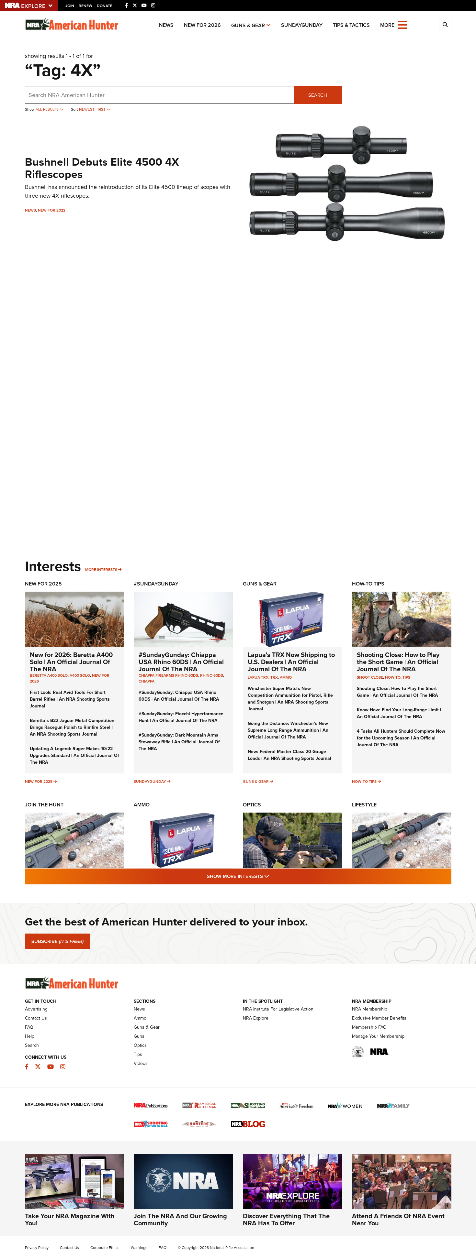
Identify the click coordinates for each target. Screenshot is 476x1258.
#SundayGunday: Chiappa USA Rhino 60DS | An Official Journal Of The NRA (181, 662)
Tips (406, 677)
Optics (252, 804)
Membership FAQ (369, 1027)
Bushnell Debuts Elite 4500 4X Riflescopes (102, 168)
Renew (85, 6)
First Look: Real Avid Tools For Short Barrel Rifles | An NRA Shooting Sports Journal (70, 699)
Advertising (36, 1009)
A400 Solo (80, 675)
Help (29, 1036)
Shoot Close (370, 677)
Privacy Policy (37, 1248)
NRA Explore (255, 1018)
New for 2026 (202, 25)
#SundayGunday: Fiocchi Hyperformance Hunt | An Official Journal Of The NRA (181, 717)
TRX (274, 677)
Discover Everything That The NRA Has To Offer (286, 1219)
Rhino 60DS (211, 675)
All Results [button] (48, 109)
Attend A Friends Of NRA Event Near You (398, 1219)
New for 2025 (38, 781)
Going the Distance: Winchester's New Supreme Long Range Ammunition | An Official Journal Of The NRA (288, 730)
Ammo (286, 677)
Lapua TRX (258, 677)
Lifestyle (364, 804)
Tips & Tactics (351, 25)
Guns (139, 1036)
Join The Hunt (44, 804)
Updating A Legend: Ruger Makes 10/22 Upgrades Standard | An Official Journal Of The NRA (74, 755)
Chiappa (146, 681)
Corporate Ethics (104, 1248)
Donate (104, 6)
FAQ (29, 1027)
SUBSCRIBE (57, 941)
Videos (141, 1063)
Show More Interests (273, 876)
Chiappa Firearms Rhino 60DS (168, 675)
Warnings (139, 1248)
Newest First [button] (93, 109)
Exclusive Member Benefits (379, 1018)
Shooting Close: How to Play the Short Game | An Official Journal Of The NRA (398, 662)
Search (317, 95)
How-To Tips (368, 583)
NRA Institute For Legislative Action (278, 1009)
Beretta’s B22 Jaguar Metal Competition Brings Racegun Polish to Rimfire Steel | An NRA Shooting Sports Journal (72, 727)
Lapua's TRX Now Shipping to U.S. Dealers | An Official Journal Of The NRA (291, 662)
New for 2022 (51, 210)
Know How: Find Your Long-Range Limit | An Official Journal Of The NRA (399, 713)
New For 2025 (43, 583)
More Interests (101, 570)
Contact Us (36, 1018)
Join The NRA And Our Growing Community (180, 1219)
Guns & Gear (248, 25)
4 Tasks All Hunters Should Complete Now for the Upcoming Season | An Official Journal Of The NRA (401, 738)
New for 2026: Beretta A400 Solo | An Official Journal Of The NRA (71, 662)
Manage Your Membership (378, 1036)
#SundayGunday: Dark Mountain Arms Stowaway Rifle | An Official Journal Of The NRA (179, 742)
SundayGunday (302, 25)
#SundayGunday (156, 583)
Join (69, 6)
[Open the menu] (402, 24)
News (166, 25)
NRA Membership (369, 1009)
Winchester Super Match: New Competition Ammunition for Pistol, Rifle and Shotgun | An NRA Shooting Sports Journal (290, 698)
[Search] (445, 25)
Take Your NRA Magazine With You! (70, 1219)
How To (393, 677)
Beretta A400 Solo (49, 675)
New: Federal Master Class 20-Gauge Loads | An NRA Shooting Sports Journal (289, 755)
